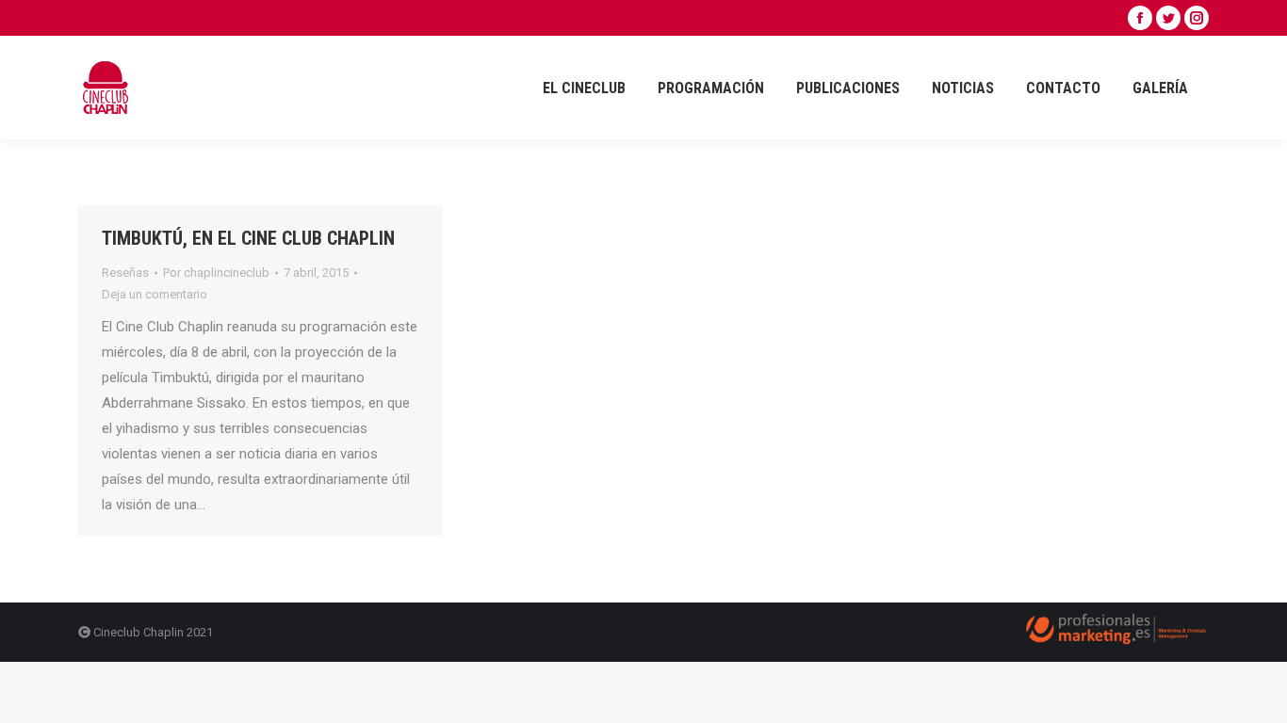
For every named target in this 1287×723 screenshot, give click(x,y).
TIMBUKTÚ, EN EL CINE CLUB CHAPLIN (248, 238)
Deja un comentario (154, 294)
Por (216, 272)
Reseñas (125, 272)
